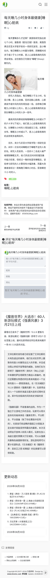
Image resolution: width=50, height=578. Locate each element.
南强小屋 (35, 557)
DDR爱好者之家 (23, 557)
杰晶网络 (9, 557)
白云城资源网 (25, 561)
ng (7, 28)
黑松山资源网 (11, 561)
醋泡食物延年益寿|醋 (12, 230)
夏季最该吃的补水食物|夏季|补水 (37, 230)
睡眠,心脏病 (12, 179)
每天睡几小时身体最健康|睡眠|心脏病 (27, 252)
